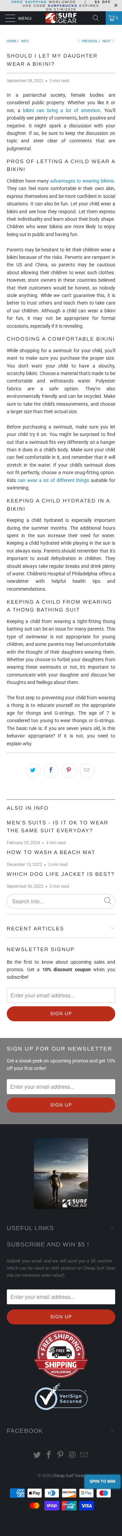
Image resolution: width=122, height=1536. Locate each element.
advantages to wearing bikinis (82, 181)
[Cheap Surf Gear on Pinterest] (61, 1455)
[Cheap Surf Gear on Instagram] (72, 1455)
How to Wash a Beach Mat (51, 852)
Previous (89, 41)
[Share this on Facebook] (51, 770)
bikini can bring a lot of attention (61, 110)
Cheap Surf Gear (68, 1475)
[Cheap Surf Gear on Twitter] (37, 1455)
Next (106, 41)
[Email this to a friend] (87, 770)
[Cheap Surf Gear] (61, 18)
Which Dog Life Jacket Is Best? (61, 874)
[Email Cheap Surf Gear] (84, 1455)
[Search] (98, 18)
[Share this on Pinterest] (69, 770)
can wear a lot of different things (53, 480)
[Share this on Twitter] (33, 770)
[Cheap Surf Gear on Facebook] (49, 1455)
